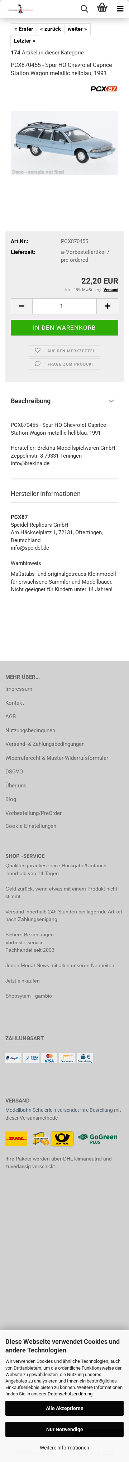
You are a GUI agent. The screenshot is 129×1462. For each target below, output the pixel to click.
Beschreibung (31, 401)
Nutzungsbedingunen (30, 730)
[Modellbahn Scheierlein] (18, 9)
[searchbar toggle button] (84, 9)
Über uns (16, 785)
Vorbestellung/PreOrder (33, 813)
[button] (21, 306)
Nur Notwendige (64, 1429)
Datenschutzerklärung (70, 1393)
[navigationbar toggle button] (120, 9)
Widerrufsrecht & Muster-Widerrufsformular (56, 758)
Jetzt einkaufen (22, 981)
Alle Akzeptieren (64, 1408)
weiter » (77, 29)
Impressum (18, 689)
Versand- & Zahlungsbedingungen (45, 744)
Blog (10, 799)
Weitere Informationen (64, 1448)
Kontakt (14, 703)
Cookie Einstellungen (30, 826)
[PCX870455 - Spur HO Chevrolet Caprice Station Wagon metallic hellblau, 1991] (64, 137)
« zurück (50, 29)
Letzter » (24, 41)
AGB (10, 716)
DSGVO (14, 771)
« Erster (23, 29)
